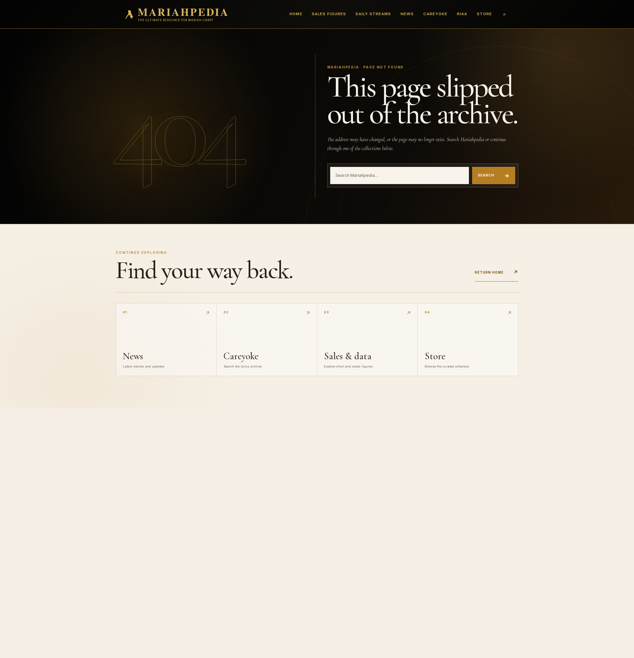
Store (484, 14)
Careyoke (435, 14)
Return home (496, 272)
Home (296, 14)
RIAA (462, 14)
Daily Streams (373, 14)
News (407, 14)
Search (494, 175)
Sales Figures (329, 14)
